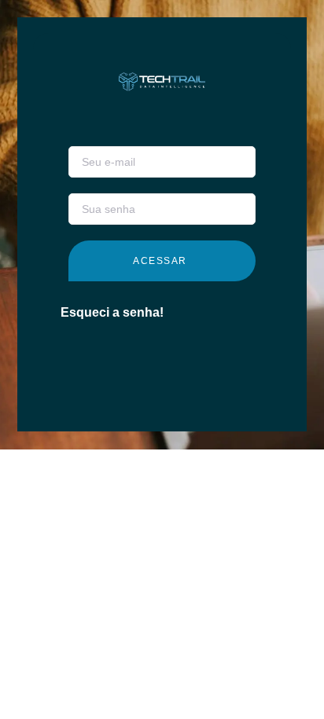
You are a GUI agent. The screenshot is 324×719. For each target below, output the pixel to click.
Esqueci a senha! (112, 312)
